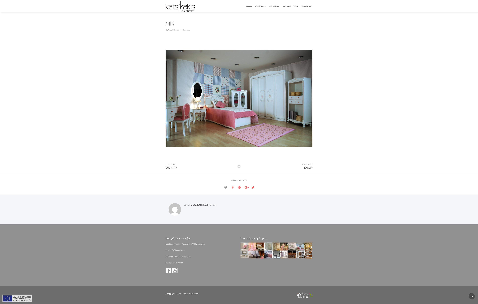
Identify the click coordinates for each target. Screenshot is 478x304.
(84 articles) (212, 205)
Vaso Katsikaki (173, 30)
